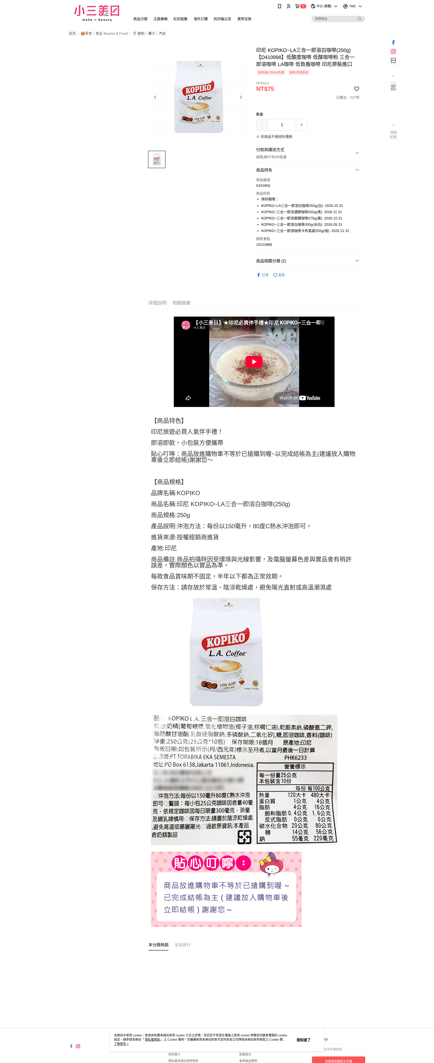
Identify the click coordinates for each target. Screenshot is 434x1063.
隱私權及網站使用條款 (183, 1061)
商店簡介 (174, 1054)
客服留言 (245, 1054)
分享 (265, 275)
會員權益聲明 (248, 1061)
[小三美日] (97, 13)
